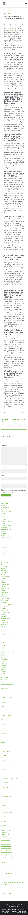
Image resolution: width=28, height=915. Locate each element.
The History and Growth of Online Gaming (17, 426)
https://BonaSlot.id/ (5, 844)
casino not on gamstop (6, 764)
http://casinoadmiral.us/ (6, 873)
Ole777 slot (4, 636)
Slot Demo (4, 679)
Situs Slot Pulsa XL (6, 677)
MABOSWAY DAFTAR (6, 521)
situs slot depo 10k (6, 525)
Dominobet (4, 665)
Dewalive (3, 541)
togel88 (3, 655)
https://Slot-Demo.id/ (6, 848)
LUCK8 (3, 513)
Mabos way (4, 747)
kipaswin (3, 742)
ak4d (2, 628)
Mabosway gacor (5, 787)
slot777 (3, 509)
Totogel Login (4, 547)
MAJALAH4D (4, 533)
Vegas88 (3, 673)
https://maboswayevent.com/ (8, 697)
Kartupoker (4, 596)
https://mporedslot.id (6, 854)
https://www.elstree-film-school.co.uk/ (10, 867)
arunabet (3, 646)
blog (13, 904)
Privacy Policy (14, 906)
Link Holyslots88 (5, 576)
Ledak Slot (4, 549)
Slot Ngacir (3, 706)
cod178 (3, 531)
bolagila (3, 657)
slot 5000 (3, 606)
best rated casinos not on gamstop (9, 738)
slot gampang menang (7, 559)
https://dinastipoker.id (6, 858)
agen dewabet (5, 600)
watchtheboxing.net (6, 638)
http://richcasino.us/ (6, 884)
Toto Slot (3, 720)
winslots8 (3, 586)
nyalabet (3, 602)
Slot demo (3, 644)
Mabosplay (3, 702)
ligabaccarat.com (5, 622)
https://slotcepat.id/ (5, 842)
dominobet (4, 614)
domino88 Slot (5, 584)
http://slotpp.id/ (5, 832)
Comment (4, 445)
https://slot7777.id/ (5, 840)
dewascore (4, 608)
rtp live (3, 523)
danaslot (3, 553)
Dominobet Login (5, 563)
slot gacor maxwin (6, 529)
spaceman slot (4, 791)
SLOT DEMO (4, 663)
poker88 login (4, 610)
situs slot (3, 800)
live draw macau (5, 592)
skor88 (3, 568)
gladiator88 (4, 594)
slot (2, 669)
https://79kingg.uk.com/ (7, 511)
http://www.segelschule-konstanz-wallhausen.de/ (12, 882)
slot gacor (3, 505)
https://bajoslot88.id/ (6, 846)
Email (2, 475)
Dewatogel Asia (5, 503)
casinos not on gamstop (7, 557)
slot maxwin (4, 821)
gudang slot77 (4, 782)
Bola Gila (3, 572)
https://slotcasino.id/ (6, 830)
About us (7, 904)
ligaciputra (4, 543)
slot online (4, 650)
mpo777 (3, 620)
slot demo (3, 626)
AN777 (3, 574)
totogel (3, 648)
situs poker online (6, 618)
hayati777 (3, 755)
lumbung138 (4, 733)
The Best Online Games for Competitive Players (13, 420)
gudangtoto (4, 527)
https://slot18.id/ (5, 834)
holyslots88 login (5, 598)
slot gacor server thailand (7, 888)
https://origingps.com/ (6, 796)
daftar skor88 (4, 551)
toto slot (3, 555)
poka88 (3, 816)
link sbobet (3, 805)
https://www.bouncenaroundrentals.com (10, 778)
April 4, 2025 (7, 13)
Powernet (3, 560)
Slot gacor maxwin (6, 537)
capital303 (4, 659)
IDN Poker (3, 580)
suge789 (3, 519)
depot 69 (3, 624)
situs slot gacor (5, 507)
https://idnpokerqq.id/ (6, 852)
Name (3, 468)
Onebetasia (4, 862)
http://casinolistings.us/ (6, 877)
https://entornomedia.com (7, 812)
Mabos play (4, 711)
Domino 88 (4, 582)
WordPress (6, 911)
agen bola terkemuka (6, 604)
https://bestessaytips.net (7, 654)
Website (3, 482)
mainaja (3, 675)
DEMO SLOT (4, 661)
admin (7, 412)
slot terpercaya (4, 773)
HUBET (2, 724)
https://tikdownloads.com (7, 684)
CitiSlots (3, 564)
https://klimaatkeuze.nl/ (7, 652)
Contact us (19, 904)
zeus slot (3, 630)
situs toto (3, 632)
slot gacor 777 (4, 642)
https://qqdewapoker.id (6, 856)
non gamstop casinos (6, 715)
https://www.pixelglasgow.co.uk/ (8, 869)
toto (2, 693)
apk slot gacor (4, 688)
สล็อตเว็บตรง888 (14, 30)
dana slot (3, 539)
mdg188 (3, 515)
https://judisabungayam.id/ (7, 838)
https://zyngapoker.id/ (6, 850)
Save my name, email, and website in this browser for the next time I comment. (14, 491)
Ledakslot (3, 590)
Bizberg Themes (22, 911)
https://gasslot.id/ (5, 836)
